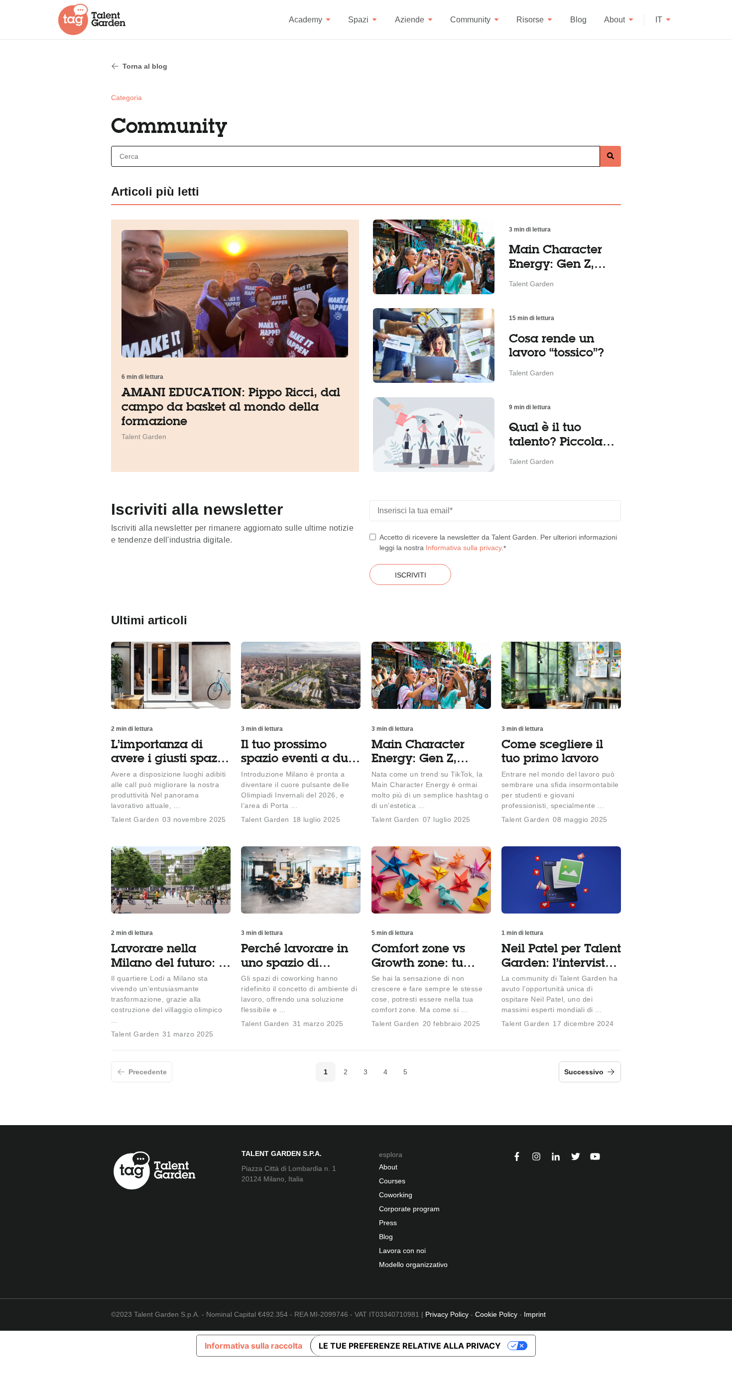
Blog (578, 19)
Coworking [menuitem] (395, 1195)
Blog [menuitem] (386, 1237)
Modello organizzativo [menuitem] (413, 1264)
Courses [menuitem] (392, 1181)
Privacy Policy (447, 1314)
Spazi (358, 19)
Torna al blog (144, 66)
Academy (305, 19)
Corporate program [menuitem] (409, 1209)
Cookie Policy (496, 1314)
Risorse (530, 19)
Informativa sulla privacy (463, 548)
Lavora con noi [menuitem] (402, 1251)
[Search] (610, 156)
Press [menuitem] (388, 1223)
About (614, 19)
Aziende (409, 19)
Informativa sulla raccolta (253, 1346)
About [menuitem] (388, 1167)
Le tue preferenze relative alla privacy (410, 1346)
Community (470, 19)
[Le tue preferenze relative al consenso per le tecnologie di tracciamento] (7, 1371)
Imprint (535, 1314)
